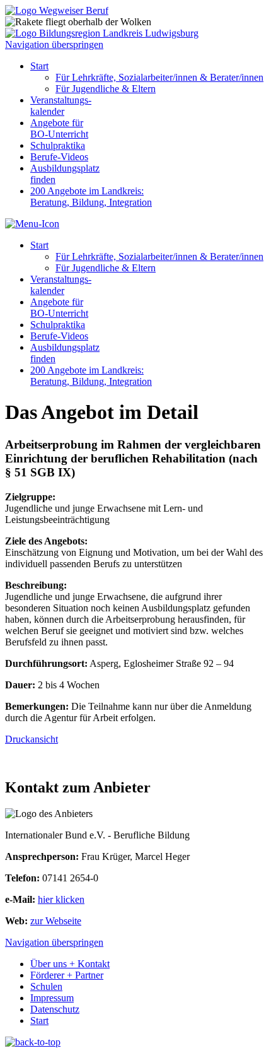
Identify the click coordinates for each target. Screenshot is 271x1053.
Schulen (46, 986)
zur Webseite (55, 920)
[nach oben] (33, 1042)
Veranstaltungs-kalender (60, 106)
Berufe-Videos (59, 156)
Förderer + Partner (66, 975)
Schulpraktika (57, 145)
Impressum (52, 997)
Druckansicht (31, 739)
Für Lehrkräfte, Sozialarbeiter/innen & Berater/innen (159, 77)
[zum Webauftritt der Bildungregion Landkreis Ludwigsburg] (102, 33)
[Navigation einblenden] (32, 223)
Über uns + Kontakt (70, 963)
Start (39, 66)
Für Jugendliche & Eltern (105, 88)
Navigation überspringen (54, 44)
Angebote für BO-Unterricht (59, 128)
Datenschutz (54, 1009)
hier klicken (61, 899)
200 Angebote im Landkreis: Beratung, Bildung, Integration (91, 196)
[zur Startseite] (56, 10)
